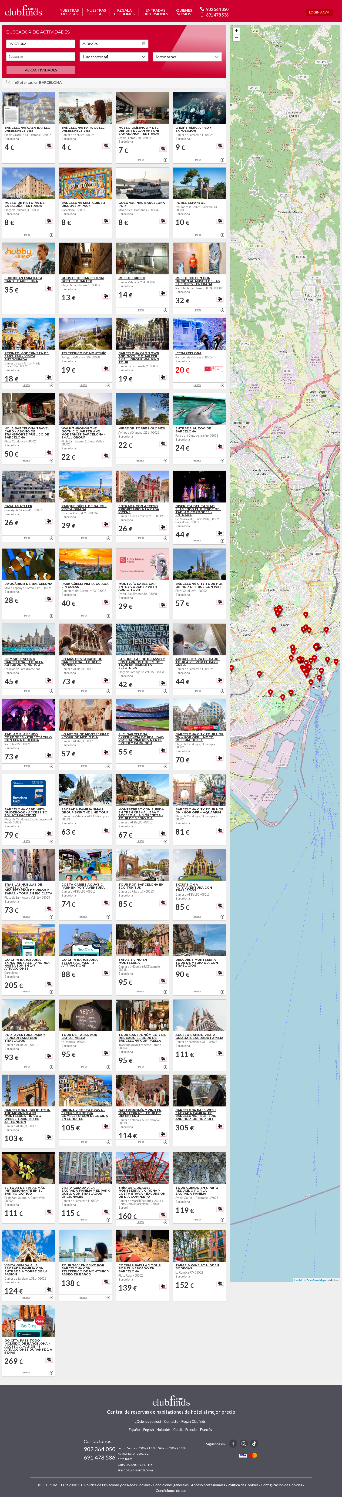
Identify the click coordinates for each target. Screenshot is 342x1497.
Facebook (233, 1444)
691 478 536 (217, 15)
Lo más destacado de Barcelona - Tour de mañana (81, 662)
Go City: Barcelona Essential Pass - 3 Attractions (79, 963)
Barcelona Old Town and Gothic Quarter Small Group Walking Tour (138, 357)
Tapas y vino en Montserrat (132, 961)
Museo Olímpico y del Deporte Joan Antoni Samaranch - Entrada (138, 130)
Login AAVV (319, 12)
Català (178, 1430)
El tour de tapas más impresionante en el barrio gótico (24, 1191)
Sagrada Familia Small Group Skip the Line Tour (85, 811)
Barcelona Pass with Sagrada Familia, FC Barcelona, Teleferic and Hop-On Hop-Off (195, 1114)
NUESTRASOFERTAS (69, 12)
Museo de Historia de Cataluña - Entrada (24, 204)
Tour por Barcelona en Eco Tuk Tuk (141, 886)
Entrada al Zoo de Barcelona (193, 430)
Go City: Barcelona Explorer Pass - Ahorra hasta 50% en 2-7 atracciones (27, 964)
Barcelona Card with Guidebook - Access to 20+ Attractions (25, 812)
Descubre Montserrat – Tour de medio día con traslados (198, 963)
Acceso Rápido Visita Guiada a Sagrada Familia (199, 1036)
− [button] (236, 38)
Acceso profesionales (208, 1485)
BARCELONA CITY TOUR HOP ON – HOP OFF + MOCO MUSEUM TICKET (199, 737)
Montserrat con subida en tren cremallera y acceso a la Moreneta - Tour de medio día (141, 814)
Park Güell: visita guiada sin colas (85, 585)
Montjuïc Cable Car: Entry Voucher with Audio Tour (137, 587)
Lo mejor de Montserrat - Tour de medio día (85, 735)
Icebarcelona (188, 353)
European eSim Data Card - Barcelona (23, 279)
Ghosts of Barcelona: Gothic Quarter (82, 279)
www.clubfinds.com (23, 10)
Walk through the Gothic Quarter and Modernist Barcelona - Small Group (83, 433)
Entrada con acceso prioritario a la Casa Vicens (138, 509)
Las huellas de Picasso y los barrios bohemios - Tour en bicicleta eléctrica (141, 663)
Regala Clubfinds (193, 1421)
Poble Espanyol (190, 203)
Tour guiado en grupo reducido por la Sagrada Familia (196, 1191)
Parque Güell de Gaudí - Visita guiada (84, 507)
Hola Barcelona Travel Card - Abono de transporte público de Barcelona (27, 433)
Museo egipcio (131, 278)
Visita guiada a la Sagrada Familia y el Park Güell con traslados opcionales (85, 1192)
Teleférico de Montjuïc (83, 353)
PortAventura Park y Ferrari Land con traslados (24, 1038)
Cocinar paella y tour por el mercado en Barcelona (139, 1268)
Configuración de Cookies (281, 1485)
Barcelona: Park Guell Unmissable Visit (82, 129)
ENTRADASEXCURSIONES (155, 12)
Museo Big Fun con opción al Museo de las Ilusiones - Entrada (197, 281)
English (148, 1430)
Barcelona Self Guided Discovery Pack (83, 204)
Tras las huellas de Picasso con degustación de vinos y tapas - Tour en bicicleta (28, 889)
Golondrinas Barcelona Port (141, 204)
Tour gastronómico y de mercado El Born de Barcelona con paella (142, 1038)
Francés (206, 1430)
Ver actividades (41, 70)
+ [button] (236, 31)
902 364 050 (217, 9)
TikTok (254, 1444)
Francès (191, 1430)
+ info (165, 160)
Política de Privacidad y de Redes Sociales (117, 1485)
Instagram (244, 1444)
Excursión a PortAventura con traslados (193, 887)
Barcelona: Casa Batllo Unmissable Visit (27, 129)
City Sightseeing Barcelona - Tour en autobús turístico (24, 662)
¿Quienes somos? (148, 1421)
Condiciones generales (171, 1485)
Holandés (164, 1430)
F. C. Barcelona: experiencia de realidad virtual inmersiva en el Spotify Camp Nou (141, 738)
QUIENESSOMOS (184, 12)
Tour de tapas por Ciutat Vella (79, 1036)
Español (135, 1430)
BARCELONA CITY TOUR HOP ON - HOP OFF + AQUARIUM (199, 811)
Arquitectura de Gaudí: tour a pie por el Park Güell (197, 662)
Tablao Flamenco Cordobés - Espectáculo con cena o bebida (28, 737)
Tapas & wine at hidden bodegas (197, 1267)
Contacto (171, 1421)
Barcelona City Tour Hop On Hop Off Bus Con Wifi (199, 585)
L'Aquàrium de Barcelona (28, 584)
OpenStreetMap (316, 1280)
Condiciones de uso (171, 1490)
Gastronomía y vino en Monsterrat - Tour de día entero (139, 1113)
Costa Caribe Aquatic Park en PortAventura (83, 886)
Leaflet (298, 1280)
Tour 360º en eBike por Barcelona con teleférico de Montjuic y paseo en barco (85, 1270)
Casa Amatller (18, 506)
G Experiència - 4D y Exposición (193, 129)
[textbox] (40, 44)
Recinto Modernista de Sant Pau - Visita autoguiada (26, 356)
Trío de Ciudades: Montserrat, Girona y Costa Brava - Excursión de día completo (141, 1192)
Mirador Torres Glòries (141, 428)
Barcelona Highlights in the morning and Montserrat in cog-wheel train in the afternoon (27, 1116)
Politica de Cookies (243, 1485)
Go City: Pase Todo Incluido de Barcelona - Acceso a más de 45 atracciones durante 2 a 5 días (28, 1346)
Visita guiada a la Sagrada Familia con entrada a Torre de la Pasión (25, 1270)
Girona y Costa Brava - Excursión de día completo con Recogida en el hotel (84, 1114)
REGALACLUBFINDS (124, 12)
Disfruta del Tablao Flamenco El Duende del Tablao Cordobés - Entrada (198, 510)
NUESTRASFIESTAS (96, 12)
